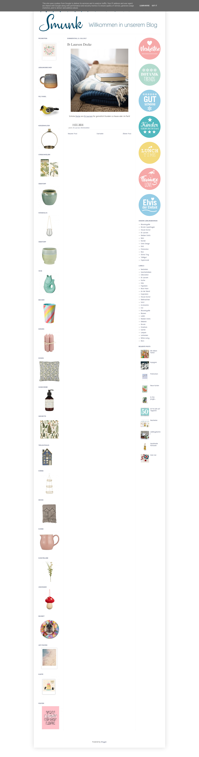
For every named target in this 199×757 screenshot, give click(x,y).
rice (142, 308)
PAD (142, 246)
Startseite (100, 134)
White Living (145, 338)
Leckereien (144, 335)
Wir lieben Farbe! (153, 352)
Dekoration (145, 275)
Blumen (143, 313)
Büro (142, 341)
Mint (142, 238)
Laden (143, 316)
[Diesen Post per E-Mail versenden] (73, 125)
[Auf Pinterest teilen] (82, 125)
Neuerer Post (72, 134)
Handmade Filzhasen (154, 444)
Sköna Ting (145, 254)
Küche (143, 280)
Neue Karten (154, 385)
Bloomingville (145, 224)
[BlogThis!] (76, 125)
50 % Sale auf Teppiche (155, 410)
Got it (154, 6)
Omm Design (145, 244)
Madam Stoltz (146, 235)
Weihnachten (145, 300)
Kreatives (144, 327)
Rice (142, 252)
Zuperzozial (145, 260)
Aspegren (153, 362)
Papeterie (144, 286)
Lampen (143, 332)
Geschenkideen (146, 272)
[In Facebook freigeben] (80, 125)
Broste (143, 324)
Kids (142, 283)
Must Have (144, 288)
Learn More (144, 6)
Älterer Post (127, 134)
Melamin (144, 321)
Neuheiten (144, 269)
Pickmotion (145, 249)
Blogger (104, 742)
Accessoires (145, 305)
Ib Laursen (76, 128)
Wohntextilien (85, 128)
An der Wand (145, 291)
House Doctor (146, 230)
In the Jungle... (153, 398)
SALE (142, 302)
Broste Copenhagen (148, 227)
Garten (143, 330)
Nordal (143, 241)
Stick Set (153, 455)
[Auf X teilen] (78, 125)
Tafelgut (144, 257)
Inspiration (144, 294)
